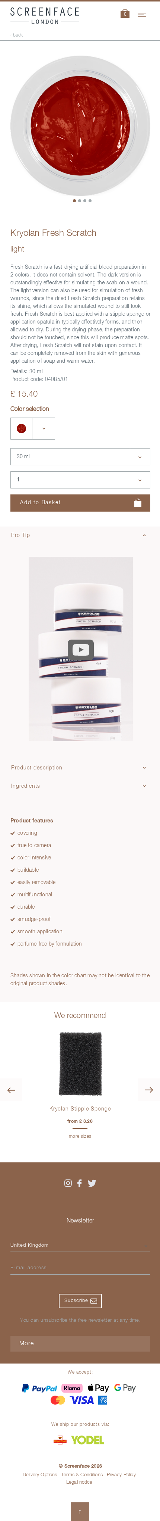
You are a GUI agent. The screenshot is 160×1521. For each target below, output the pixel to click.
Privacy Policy (121, 1474)
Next (149, 1089)
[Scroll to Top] (80, 1511)
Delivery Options (40, 1474)
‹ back (16, 35)
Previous (11, 1089)
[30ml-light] (21, 428)
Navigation (142, 14)
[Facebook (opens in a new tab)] (79, 1183)
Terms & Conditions (82, 1474)
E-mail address (28, 1267)
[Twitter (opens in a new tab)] (91, 1183)
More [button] (26, 1344)
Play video (81, 650)
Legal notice (79, 1482)
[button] (125, 14)
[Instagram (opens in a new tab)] (68, 1183)
